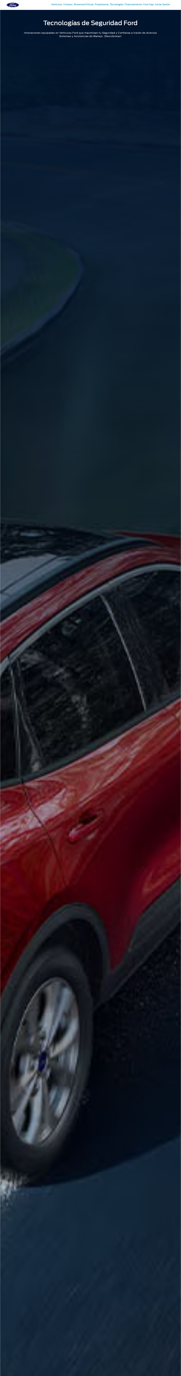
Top (132, 1362)
